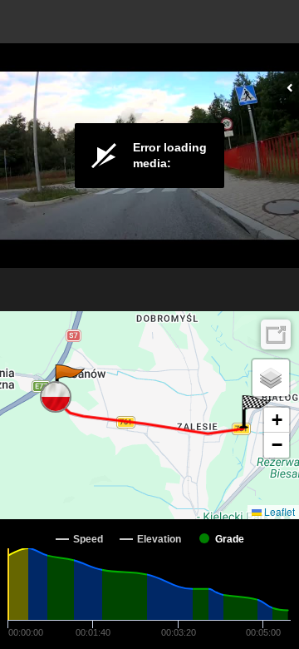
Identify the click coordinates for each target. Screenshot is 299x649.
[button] (68, 381)
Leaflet (278, 511)
